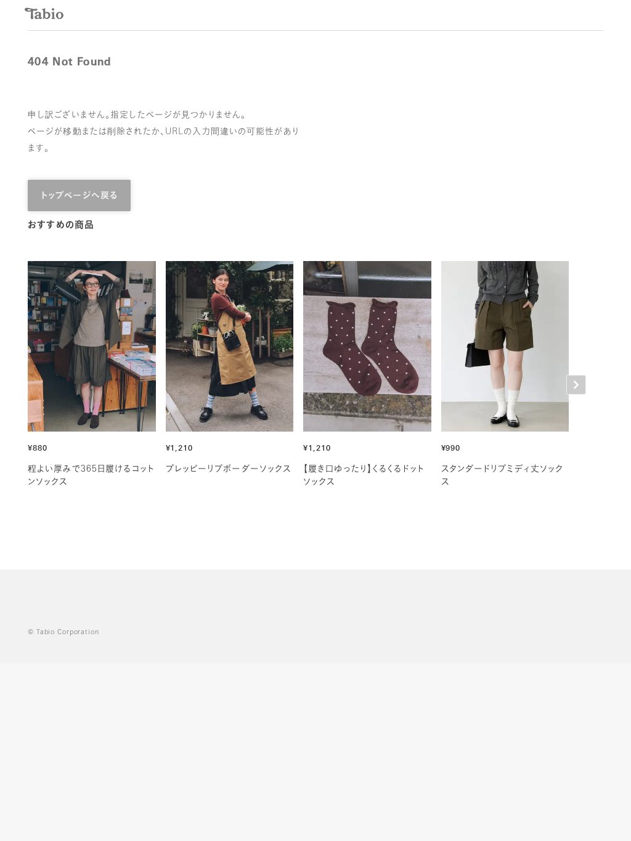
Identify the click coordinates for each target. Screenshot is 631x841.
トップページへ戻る (79, 196)
